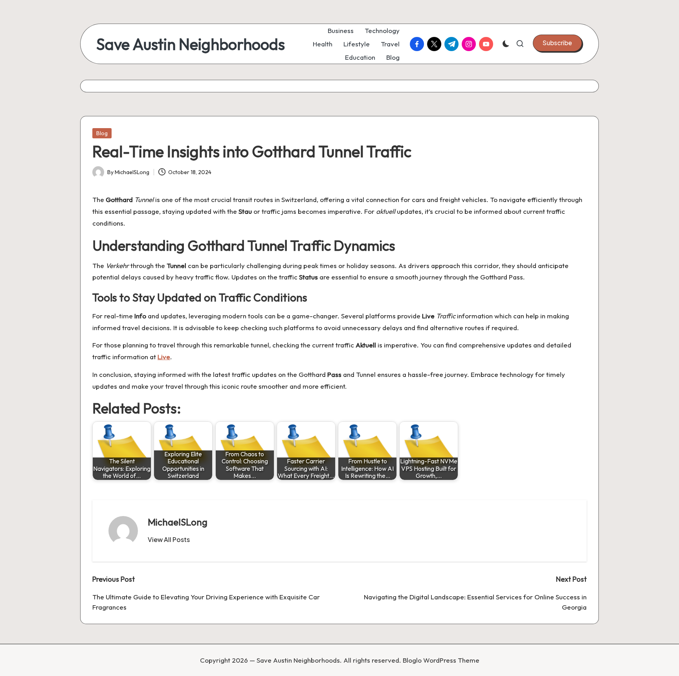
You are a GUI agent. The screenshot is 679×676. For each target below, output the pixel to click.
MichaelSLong (177, 522)
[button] (557, 43)
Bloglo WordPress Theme (441, 660)
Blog (102, 133)
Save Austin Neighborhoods (190, 44)
